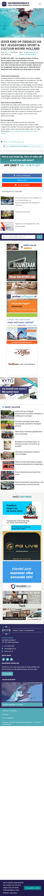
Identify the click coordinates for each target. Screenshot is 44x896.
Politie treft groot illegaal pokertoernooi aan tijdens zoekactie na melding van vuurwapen (29, 413)
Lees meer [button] (13, 893)
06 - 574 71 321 (30, 165)
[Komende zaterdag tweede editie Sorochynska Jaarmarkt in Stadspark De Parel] (7, 425)
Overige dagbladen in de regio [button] (13, 704)
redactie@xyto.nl (10, 648)
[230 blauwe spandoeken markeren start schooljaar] (7, 455)
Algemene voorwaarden (9, 710)
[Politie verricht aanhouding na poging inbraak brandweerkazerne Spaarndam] (7, 465)
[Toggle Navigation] (39, 4)
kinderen (6, 142)
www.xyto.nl (8, 651)
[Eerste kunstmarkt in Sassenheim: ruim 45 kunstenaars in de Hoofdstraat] (7, 485)
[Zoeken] (39, 237)
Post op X (23, 180)
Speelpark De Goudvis (22, 212)
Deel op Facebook (23, 176)
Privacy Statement (8, 718)
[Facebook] (4, 659)
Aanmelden (7, 674)
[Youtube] (8, 659)
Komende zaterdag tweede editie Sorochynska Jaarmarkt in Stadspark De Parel (28, 424)
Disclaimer (5, 714)
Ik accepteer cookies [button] (32, 888)
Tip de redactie (23, 185)
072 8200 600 (9, 646)
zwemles (13, 142)
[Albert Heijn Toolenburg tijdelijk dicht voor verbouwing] (7, 435)
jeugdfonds (20, 142)
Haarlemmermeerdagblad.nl (18, 3)
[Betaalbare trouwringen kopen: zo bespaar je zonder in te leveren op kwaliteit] (7, 445)
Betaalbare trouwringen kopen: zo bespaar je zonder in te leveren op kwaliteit (27, 444)
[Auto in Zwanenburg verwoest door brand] (7, 475)
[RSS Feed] (12, 659)
